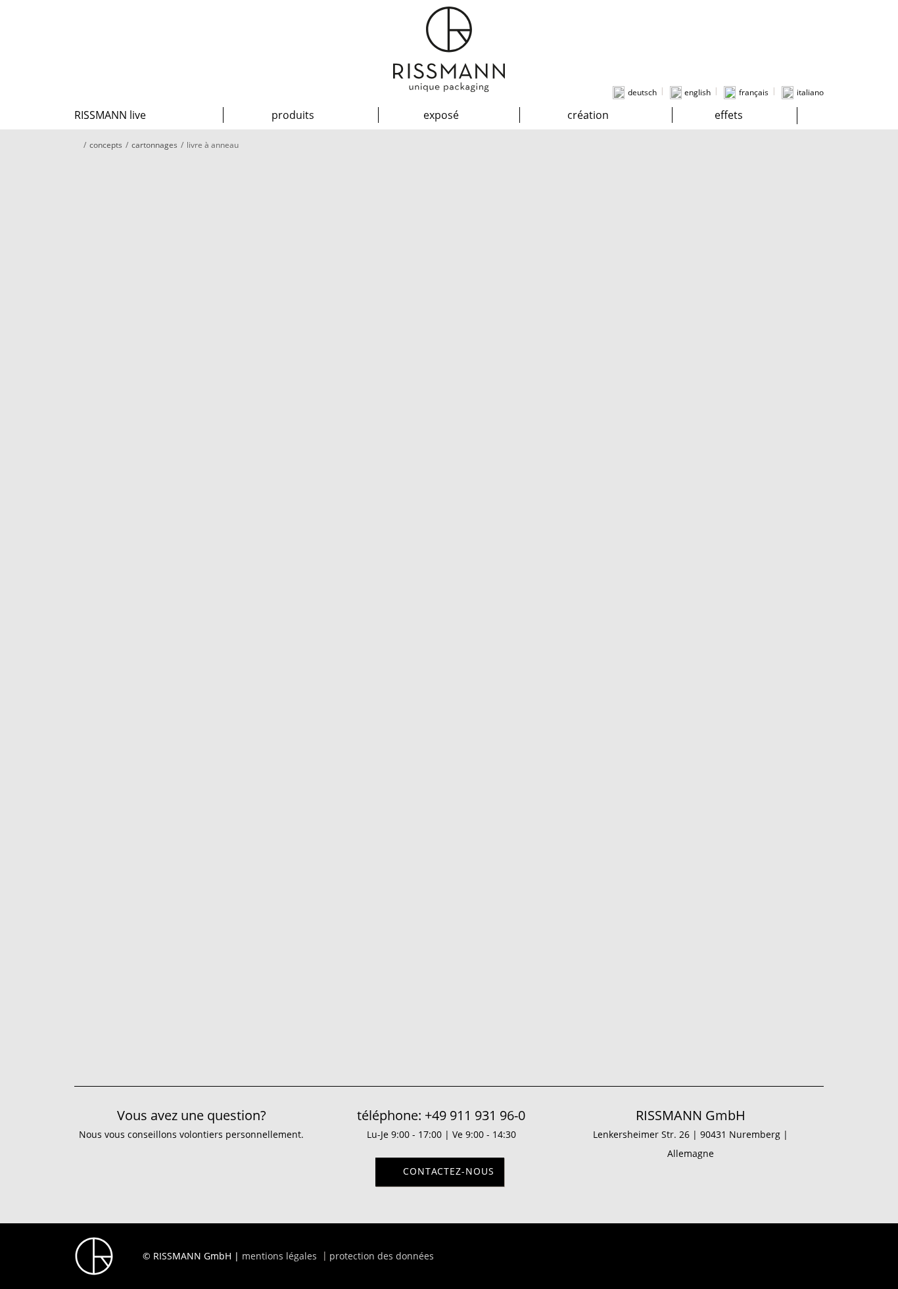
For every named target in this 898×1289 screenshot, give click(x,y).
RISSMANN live (110, 115)
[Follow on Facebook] (751, 1255)
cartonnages (154, 144)
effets (729, 115)
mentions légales (279, 1256)
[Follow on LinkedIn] (804, 1255)
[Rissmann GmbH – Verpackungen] (448, 49)
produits (293, 115)
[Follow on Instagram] (778, 1255)
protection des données (381, 1256)
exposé (441, 115)
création (588, 115)
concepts (105, 144)
